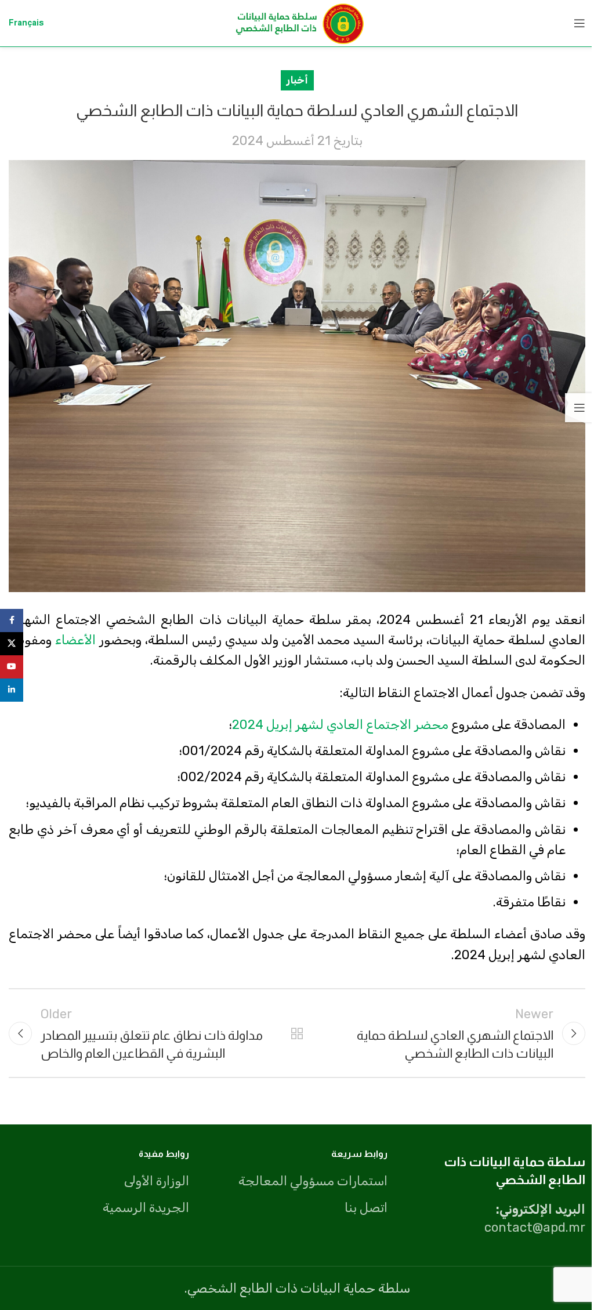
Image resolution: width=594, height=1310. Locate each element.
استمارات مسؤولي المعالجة (312, 1181)
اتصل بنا (366, 1207)
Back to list (297, 1033)
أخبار (297, 80)
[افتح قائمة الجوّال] (579, 23)
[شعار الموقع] (297, 22)
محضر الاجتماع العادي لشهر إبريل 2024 (340, 724)
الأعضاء (75, 640)
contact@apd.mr (534, 1227)
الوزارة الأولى (156, 1181)
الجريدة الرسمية (146, 1207)
